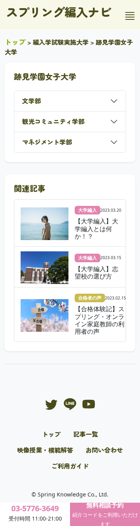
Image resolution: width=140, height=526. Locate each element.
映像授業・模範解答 (45, 450)
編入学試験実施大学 (61, 42)
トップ (15, 42)
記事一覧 (85, 434)
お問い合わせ (104, 450)
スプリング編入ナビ (58, 11)
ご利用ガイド (70, 465)
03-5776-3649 (35, 508)
